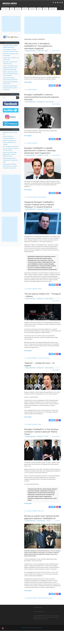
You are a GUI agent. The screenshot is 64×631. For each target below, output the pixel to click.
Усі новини (5, 8)
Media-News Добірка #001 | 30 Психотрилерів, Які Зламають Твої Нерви (10, 160)
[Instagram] (58, 3)
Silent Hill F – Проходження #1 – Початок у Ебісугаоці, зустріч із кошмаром (9, 142)
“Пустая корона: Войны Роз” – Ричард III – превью (42, 294)
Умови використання (37, 607)
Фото (47, 101)
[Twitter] (55, 3)
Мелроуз (40, 288)
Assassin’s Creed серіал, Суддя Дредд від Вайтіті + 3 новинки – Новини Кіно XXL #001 (10, 154)
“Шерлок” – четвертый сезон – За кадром (39, 364)
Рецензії (25, 8)
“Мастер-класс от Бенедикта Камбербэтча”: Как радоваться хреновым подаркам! (38, 46)
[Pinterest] (60, 3)
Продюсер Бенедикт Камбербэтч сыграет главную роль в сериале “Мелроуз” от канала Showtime (39, 204)
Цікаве (45, 8)
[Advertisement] (42, 25)
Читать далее (28, 82)
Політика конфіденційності (39, 611)
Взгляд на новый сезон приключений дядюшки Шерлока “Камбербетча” (41, 517)
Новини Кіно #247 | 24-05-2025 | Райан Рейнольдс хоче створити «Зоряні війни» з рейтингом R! (10, 166)
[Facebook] (53, 3)
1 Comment (56, 520)
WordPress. (40, 627)
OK (17, 97)
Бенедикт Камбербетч (32, 89)
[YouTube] (62, 3)
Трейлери (32, 8)
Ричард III (47, 358)
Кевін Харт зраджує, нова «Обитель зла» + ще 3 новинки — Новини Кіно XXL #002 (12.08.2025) (10, 148)
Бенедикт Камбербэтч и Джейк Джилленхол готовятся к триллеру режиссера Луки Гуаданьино (40, 150)
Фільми (46, 155)
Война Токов (41, 510)
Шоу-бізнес (53, 8)
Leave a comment (55, 50)
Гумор (39, 8)
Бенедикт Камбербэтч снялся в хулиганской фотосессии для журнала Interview (41, 97)
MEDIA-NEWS (9, 3)
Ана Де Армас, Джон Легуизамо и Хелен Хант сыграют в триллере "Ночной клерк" (10, 87)
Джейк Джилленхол (42, 197)
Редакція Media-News (30, 50)
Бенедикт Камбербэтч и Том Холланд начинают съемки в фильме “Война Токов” (41, 431)
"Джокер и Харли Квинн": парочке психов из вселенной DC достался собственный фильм (10, 73)
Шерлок (40, 424)
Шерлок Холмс (49, 597)
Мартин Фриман (41, 597)
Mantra (34, 627)
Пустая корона (41, 358)
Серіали (18, 8)
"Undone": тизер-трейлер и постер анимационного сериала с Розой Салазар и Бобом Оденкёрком (10, 67)
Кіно (12, 8)
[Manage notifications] (3, 628)
